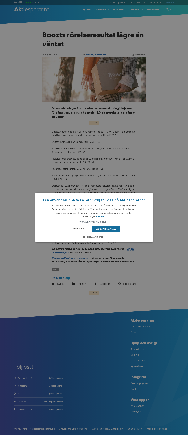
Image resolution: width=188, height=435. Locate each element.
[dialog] (94, 217)
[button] (94, 222)
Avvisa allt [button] (78, 229)
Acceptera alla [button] (106, 229)
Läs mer (100, 216)
